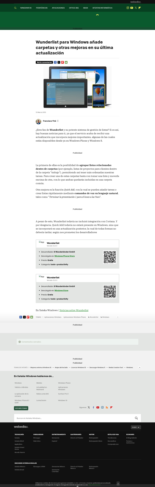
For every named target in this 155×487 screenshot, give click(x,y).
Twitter (135, 7)
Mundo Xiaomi (20, 452)
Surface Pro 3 (63, 394)
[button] (50, 120)
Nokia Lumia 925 (42, 394)
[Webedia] (135, 1)
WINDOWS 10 (26, 7)
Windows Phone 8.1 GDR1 (22, 401)
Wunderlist (94, 317)
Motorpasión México (93, 467)
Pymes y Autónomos (130, 442)
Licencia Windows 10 (78, 367)
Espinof (54, 441)
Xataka (17, 438)
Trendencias (112, 438)
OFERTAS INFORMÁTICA (102, 7)
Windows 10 (62, 400)
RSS (107, 407)
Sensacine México (58, 466)
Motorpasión (93, 438)
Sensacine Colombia (55, 470)
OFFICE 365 (74, 7)
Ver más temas (21, 408)
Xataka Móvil (19, 441)
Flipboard (139, 7)
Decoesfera (112, 441)
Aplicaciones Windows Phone (75, 317)
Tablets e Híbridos (21, 387)
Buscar (136, 418)
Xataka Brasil (19, 470)
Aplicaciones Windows (52, 317)
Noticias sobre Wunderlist (73, 310)
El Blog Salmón (131, 438)
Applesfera (18, 444)
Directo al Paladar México (76, 467)
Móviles (39, 383)
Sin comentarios (45, 62)
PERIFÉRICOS (41, 7)
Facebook (55, 62)
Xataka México (20, 466)
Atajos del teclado (61, 367)
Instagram (127, 7)
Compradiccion (113, 444)
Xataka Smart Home (19, 448)
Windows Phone (64, 383)
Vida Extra (36, 441)
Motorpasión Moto (95, 441)
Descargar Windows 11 (97, 367)
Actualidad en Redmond (41, 388)
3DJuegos (36, 438)
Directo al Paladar (76, 438)
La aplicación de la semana (21, 395)
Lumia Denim (41, 400)
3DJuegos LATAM (39, 466)
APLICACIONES (58, 7)
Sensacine (55, 438)
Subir (134, 427)
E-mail (66, 62)
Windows (105, 317)
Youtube (131, 7)
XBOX (85, 7)
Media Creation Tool (116, 367)
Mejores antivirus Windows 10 (41, 367)
